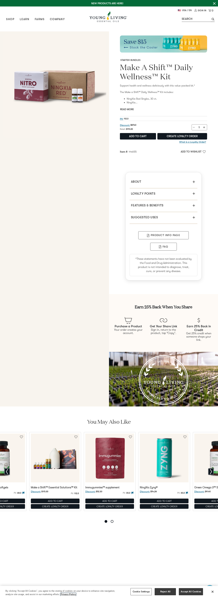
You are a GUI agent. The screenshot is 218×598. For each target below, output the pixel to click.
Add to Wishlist (191, 151)
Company (57, 19)
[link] (200, 10)
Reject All (165, 591)
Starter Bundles (130, 60)
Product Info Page (165, 235)
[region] (109, 592)
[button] (213, 19)
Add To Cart (55, 501)
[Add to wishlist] (76, 437)
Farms (39, 19)
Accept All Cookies (191, 591)
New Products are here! (107, 3)
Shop (10, 19)
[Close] (212, 591)
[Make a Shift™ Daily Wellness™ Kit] (54, 86)
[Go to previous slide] (7, 471)
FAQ (165, 246)
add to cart (138, 136)
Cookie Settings (141, 591)
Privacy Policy (68, 594)
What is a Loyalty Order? (192, 142)
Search (187, 18)
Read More (127, 109)
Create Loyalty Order (182, 136)
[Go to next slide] (211, 471)
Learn (24, 19)
